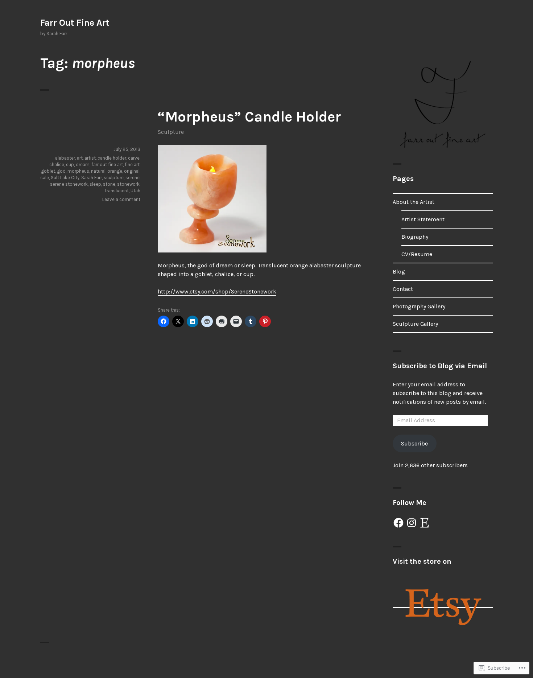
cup (70, 164)
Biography (414, 236)
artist (90, 158)
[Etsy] (424, 523)
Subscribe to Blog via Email (440, 366)
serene (132, 177)
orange (114, 171)
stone (109, 184)
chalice (56, 164)
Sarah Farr (91, 177)
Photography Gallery (419, 306)
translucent (117, 190)
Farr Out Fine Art (75, 22)
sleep (95, 184)
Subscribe (414, 443)
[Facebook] (398, 523)
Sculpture (171, 131)
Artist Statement (423, 219)
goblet (48, 171)
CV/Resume (416, 254)
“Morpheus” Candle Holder (249, 116)
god (61, 171)
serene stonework (69, 184)
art (80, 158)
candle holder (112, 158)
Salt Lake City (65, 177)
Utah (135, 190)
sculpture (114, 177)
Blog (399, 271)
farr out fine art (107, 164)
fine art (132, 164)
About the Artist (413, 201)
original (132, 171)
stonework (128, 184)
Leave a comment (121, 199)
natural (98, 171)
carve (134, 158)
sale (44, 177)
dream (83, 164)
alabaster (65, 158)
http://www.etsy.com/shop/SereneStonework (217, 291)
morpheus (78, 171)
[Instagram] (411, 523)
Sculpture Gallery (415, 323)
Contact (403, 288)
